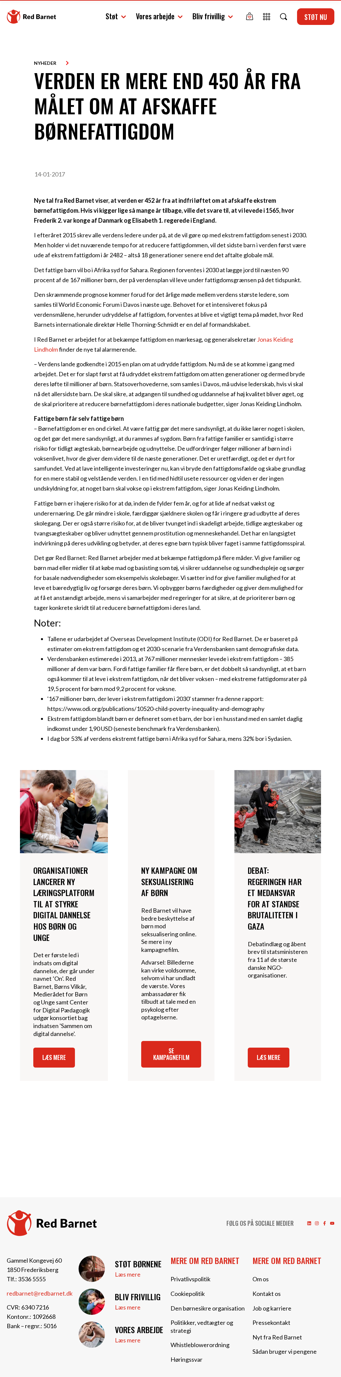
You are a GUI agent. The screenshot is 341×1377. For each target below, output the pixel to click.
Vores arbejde (155, 16)
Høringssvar (186, 1359)
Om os (260, 1279)
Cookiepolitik (187, 1293)
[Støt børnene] (92, 1269)
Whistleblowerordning (199, 1344)
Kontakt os (266, 1293)
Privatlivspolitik (190, 1279)
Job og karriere (271, 1308)
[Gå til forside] (31, 17)
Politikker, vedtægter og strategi (201, 1326)
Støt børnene (138, 1264)
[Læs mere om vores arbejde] (92, 1334)
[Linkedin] (309, 1223)
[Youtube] (332, 1223)
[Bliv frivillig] (92, 1302)
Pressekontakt (271, 1322)
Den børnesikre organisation (207, 1308)
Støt (112, 16)
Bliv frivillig (208, 16)
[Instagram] (317, 1223)
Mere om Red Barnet (204, 1260)
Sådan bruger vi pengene (284, 1351)
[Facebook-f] (324, 1223)
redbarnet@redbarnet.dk (40, 1293)
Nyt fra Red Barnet (277, 1337)
